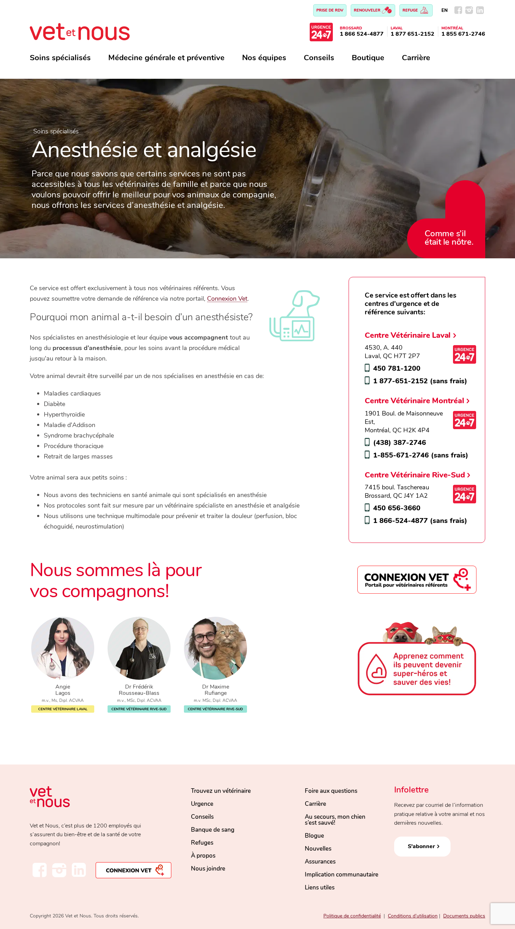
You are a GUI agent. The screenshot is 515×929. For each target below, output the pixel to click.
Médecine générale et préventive (166, 58)
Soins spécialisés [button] (60, 58)
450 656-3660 (396, 508)
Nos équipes (264, 58)
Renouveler (368, 10)
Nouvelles (318, 849)
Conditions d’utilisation (413, 916)
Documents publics (464, 916)
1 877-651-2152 (400, 381)
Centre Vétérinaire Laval (408, 335)
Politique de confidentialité (352, 916)
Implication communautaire (341, 875)
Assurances (320, 862)
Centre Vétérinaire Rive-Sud (415, 475)
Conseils (319, 58)
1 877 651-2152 (412, 34)
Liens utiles (320, 887)
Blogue (314, 836)
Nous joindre (208, 869)
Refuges (202, 843)
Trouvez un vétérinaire (221, 791)
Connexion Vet (227, 298)
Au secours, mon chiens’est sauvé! (335, 820)
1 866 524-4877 (362, 34)
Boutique (368, 58)
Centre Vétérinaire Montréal (414, 400)
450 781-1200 (396, 368)
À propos (203, 856)
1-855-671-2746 (401, 455)
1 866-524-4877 (400, 520)
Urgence (202, 804)
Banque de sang (212, 830)
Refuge (411, 10)
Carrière (416, 58)
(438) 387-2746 (399, 442)
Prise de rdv (329, 10)
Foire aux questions (331, 791)
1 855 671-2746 (463, 34)
